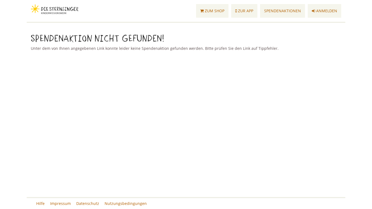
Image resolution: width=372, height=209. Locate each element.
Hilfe (40, 203)
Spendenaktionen (282, 10)
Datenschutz (87, 203)
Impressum (60, 203)
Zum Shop (214, 10)
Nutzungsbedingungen (126, 203)
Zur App (245, 10)
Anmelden (326, 10)
